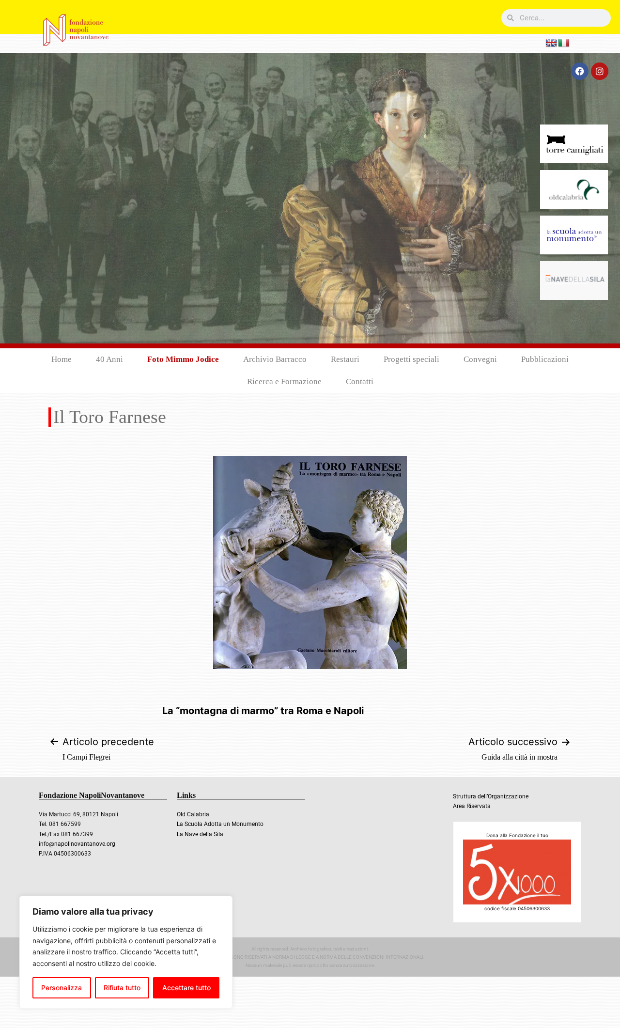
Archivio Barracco (275, 359)
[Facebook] (580, 71)
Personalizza (61, 987)
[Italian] (564, 43)
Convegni (480, 359)
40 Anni (109, 359)
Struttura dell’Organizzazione (490, 796)
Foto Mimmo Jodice (183, 359)
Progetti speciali (411, 359)
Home (61, 359)
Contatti (359, 381)
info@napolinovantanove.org (77, 844)
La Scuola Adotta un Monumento (220, 824)
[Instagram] (599, 71)
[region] (125, 952)
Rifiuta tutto (122, 987)
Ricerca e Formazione (284, 381)
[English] (551, 43)
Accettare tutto (186, 987)
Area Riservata (472, 806)
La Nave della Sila (200, 834)
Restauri (345, 359)
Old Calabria (193, 814)
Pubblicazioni (545, 359)
